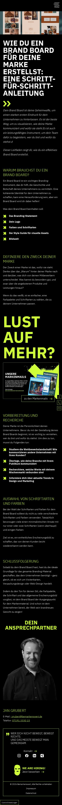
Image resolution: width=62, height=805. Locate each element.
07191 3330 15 (21, 720)
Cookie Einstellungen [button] (9, 802)
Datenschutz (31, 793)
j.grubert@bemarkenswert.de (26, 716)
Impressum (31, 788)
